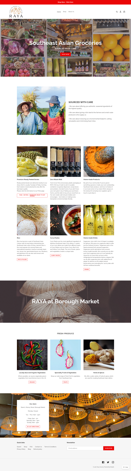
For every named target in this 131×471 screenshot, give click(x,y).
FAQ (31, 447)
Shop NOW (65, 54)
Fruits (65, 382)
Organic (32, 382)
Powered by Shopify (109, 467)
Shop (25, 447)
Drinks (86, 269)
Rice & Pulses (22, 259)
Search (19, 447)
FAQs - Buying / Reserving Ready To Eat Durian (32, 195)
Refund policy (38, 449)
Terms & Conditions (50, 447)
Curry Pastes (55, 255)
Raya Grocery (100, 467)
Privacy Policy (21, 449)
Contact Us (38, 447)
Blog (29, 449)
